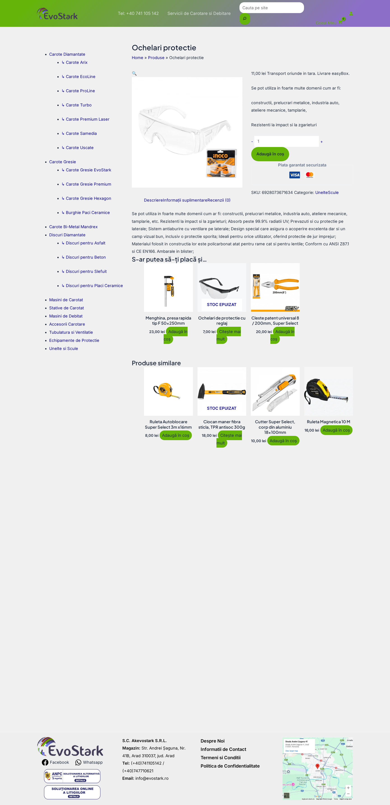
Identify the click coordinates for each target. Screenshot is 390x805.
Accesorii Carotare (67, 324)
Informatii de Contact (223, 749)
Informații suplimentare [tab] (185, 200)
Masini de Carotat (66, 299)
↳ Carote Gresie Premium (86, 184)
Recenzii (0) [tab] (219, 200)
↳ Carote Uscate (77, 147)
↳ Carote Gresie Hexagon (86, 198)
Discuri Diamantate (67, 234)
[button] (134, 73)
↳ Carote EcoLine (78, 76)
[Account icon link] (351, 14)
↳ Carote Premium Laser (85, 119)
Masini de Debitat (66, 316)
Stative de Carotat (66, 308)
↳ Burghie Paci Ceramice (85, 212)
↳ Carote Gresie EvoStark (86, 170)
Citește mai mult (228, 335)
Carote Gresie (62, 161)
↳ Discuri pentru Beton (83, 257)
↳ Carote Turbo (76, 105)
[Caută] (244, 18)
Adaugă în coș (270, 154)
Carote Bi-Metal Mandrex (73, 226)
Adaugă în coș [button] (176, 335)
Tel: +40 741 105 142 (138, 13)
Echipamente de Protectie (74, 340)
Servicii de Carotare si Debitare (199, 13)
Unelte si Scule (63, 348)
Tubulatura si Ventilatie (71, 332)
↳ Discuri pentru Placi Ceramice (92, 285)
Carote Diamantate (67, 54)
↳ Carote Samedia (79, 133)
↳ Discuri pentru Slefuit (84, 271)
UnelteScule (327, 192)
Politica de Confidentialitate (230, 766)
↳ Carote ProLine (78, 90)
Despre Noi (213, 741)
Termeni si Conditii (221, 757)
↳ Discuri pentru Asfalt (83, 243)
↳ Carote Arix (74, 62)
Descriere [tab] (153, 200)
